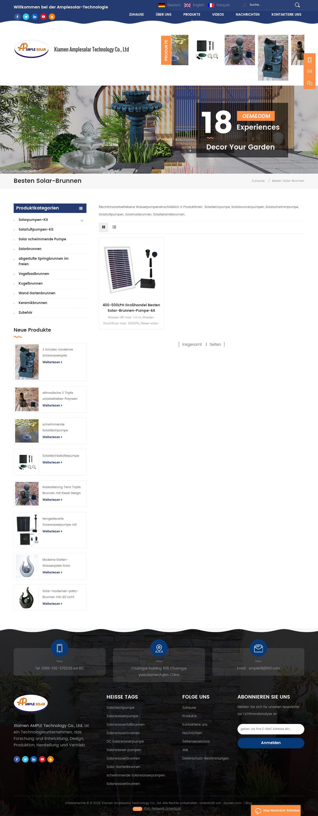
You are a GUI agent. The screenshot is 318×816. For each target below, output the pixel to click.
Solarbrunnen (30, 249)
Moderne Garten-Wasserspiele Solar (56, 563)
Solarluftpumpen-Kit (36, 229)
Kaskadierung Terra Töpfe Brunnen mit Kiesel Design (61, 490)
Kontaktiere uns (286, 14)
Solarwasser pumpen (124, 750)
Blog (248, 803)
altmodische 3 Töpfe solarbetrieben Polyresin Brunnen (60, 396)
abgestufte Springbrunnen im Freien (44, 261)
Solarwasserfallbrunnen (126, 724)
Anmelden (271, 743)
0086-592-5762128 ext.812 (63, 668)
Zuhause (136, 14)
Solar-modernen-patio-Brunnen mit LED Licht (60, 594)
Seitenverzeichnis (196, 741)
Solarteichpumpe (120, 708)
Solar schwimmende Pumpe (42, 239)
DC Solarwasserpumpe (125, 741)
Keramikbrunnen (33, 303)
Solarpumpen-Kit (33, 220)
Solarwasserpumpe (122, 716)
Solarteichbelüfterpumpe (60, 456)
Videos (218, 14)
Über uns (163, 14)
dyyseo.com (232, 803)
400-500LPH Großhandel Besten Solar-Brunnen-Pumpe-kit (131, 308)
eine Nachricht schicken (281, 810)
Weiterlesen (51, 362)
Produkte (191, 14)
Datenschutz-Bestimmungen (205, 758)
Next (173, 80)
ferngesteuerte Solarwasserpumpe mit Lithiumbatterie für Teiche (61, 522)
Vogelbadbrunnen (34, 274)
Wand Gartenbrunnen (37, 293)
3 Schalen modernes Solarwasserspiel (57, 352)
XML (185, 750)
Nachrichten (248, 14)
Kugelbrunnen (31, 283)
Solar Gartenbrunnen (123, 767)
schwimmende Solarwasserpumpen (136, 775)
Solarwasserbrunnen (123, 733)
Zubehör (25, 312)
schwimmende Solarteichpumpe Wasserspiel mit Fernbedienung (55, 428)
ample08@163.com (264, 668)
